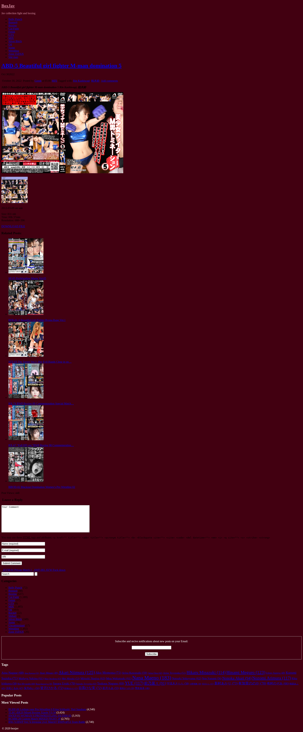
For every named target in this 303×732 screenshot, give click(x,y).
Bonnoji (12, 22)
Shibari (12, 616)
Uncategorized (16, 625)
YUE (134, 683)
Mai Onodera (52, 678)
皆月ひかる (51, 688)
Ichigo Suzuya (275, 673)
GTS (11, 34)
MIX (11, 38)
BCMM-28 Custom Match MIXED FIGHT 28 (34, 718)
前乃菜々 (155, 683)
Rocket (12, 612)
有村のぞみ (278, 683)
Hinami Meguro (245, 672)
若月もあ (110, 688)
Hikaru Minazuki (206, 672)
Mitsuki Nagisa (92, 678)
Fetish (11, 31)
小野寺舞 (195, 684)
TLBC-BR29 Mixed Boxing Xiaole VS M (32, 712)
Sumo (11, 47)
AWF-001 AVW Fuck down (49, 569)
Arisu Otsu (155, 673)
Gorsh (38, 80)
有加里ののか (252, 683)
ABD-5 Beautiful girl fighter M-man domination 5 (61, 65)
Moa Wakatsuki (119, 678)
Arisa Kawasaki (134, 672)
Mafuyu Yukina (31, 678)
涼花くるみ (14, 688)
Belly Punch (15, 19)
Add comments (109, 80)
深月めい (32, 688)
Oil (10, 44)
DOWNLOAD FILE (13, 226)
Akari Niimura (77, 672)
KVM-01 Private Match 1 (17, 569)
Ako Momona (108, 672)
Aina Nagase (12, 672)
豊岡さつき (127, 688)
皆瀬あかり (71, 688)
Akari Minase (49, 673)
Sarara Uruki (64, 683)
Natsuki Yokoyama (186, 678)
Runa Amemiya (44, 684)
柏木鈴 (95, 80)
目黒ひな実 (90, 688)
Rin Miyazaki (26, 683)
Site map (13, 57)
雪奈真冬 (142, 688)
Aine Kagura (32, 673)
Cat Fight (13, 28)
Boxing (12, 25)
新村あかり (226, 683)
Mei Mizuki (71, 678)
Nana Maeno (151, 677)
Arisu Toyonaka (174, 673)
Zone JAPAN (16, 53)
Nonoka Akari (236, 678)
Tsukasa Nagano (110, 683)
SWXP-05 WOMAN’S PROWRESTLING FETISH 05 (39, 715)
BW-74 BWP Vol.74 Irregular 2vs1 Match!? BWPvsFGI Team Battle (46, 721)
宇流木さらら (178, 683)
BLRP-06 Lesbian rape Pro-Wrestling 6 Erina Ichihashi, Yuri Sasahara (47, 709)
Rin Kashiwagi (81, 80)
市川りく (208, 684)
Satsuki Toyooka (86, 684)
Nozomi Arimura (271, 678)
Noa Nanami (211, 678)
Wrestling (13, 50)
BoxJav (8, 6)
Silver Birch (15, 41)
